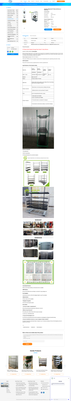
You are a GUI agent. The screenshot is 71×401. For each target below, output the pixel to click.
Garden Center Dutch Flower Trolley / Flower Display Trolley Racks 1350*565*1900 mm (21, 384)
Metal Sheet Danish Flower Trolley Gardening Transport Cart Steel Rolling (33, 384)
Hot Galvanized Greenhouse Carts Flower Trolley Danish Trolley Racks (28, 371)
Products (8, 384)
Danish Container (13, 15)
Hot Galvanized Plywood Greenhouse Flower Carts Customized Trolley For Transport (57, 371)
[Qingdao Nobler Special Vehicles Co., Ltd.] (10, 1)
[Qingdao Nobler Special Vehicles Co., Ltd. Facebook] (41, 392)
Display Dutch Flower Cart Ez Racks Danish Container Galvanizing (41, 371)
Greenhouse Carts (13, 18)
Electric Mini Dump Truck (13, 41)
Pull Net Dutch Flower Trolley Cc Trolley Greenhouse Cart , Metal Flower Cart (20, 393)
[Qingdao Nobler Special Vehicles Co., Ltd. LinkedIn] (44, 392)
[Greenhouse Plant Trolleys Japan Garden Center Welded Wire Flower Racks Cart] (13, 362)
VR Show (8, 385)
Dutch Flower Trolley (13, 10)
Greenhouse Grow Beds (13, 20)
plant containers (39, 327)
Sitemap (8, 389)
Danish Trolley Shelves (13, 13)
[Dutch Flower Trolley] (35, 17)
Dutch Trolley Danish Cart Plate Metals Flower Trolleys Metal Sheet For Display (21, 389)
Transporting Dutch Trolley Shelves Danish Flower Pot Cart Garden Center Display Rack (34, 393)
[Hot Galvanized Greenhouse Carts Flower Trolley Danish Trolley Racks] (28, 362)
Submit (27, 344)
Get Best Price (48, 29)
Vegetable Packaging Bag (13, 34)
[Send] (68, 399)
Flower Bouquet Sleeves (13, 29)
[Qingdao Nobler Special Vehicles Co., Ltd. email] (8, 51)
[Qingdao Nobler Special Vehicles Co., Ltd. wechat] (12, 51)
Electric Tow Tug (13, 32)
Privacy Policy (9, 392)
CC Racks (13, 22)
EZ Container (13, 25)
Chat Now (60, 1)
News (7, 388)
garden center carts (26, 327)
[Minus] (68, 378)
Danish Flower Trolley (31, 381)
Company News (45, 1)
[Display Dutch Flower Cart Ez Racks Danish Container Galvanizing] (42, 362)
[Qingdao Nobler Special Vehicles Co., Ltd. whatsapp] (10, 51)
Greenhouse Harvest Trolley (13, 36)
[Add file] (52, 399)
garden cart (33, 327)
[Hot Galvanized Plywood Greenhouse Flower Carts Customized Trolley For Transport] (57, 362)
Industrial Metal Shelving (13, 27)
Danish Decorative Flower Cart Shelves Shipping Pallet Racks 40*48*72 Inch (33, 389)
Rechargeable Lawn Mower (13, 39)
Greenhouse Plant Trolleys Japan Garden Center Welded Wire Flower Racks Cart (13, 371)
